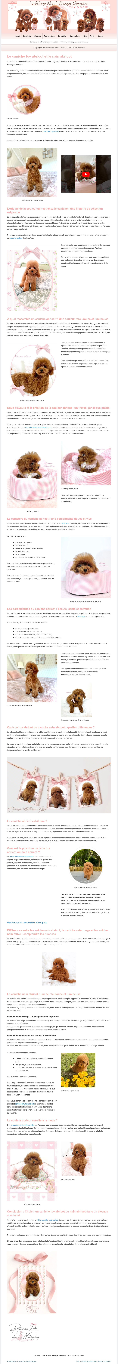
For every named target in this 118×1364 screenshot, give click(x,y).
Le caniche (62, 36)
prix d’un (21, 856)
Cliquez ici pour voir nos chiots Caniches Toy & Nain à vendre (59, 47)
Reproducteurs (49, 36)
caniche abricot (16, 238)
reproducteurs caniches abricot (37, 427)
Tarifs (92, 36)
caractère (65, 523)
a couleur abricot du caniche (22, 1125)
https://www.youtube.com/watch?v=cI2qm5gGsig (27, 922)
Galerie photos (75, 36)
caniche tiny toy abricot (24, 1103)
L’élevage (37, 36)
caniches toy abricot (51, 131)
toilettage (81, 616)
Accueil (17, 36)
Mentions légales (31, 1361)
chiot (47, 1220)
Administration (11, 1361)
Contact (100, 36)
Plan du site (21, 1361)
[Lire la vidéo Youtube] (86, 174)
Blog (85, 36)
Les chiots (27, 36)
